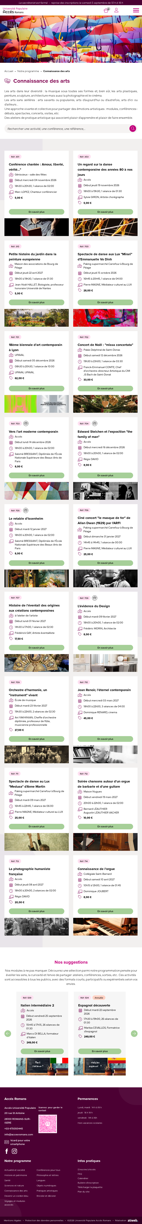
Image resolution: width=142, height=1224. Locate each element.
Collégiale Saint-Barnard (98, 874)
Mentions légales (12, 1220)
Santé (7, 1180)
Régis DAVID (91, 459)
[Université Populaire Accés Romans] (15, 10)
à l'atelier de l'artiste (26, 615)
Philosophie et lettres (48, 1175)
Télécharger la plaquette (90, 1187)
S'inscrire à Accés (87, 1169)
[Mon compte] (116, 10)
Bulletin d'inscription (88, 1182)
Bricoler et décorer (46, 1195)
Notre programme (28, 71)
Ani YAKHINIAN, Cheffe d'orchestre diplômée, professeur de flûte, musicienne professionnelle (35, 720)
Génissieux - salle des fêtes (31, 174)
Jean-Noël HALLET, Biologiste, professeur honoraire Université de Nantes (39, 286)
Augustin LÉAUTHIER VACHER (101, 812)
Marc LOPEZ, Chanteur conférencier (36, 192)
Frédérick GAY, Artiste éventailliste (35, 633)
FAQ (80, 1173)
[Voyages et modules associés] (25, 423)
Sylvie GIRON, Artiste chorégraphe (104, 197)
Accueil (8, 71)
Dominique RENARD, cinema (100, 712)
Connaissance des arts (16, 1190)
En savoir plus (37, 211)
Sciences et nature (14, 1185)
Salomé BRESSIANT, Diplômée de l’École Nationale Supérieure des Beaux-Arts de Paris (38, 457)
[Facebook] (6, 1151)
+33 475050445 (13, 1128)
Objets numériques (46, 1185)
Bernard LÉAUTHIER (95, 809)
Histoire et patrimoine (15, 1175)
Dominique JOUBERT (96, 891)
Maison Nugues (93, 791)
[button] (7, 1033)
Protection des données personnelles (44, 1220)
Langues (41, 1180)
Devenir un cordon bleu (16, 1195)
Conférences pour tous (48, 1169)
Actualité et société (14, 1169)
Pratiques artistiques (47, 1190)
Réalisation (120, 1220)
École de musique (25, 700)
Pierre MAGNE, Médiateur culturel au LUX (108, 284)
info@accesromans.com (18, 1134)
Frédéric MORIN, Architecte (100, 628)
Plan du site (83, 1191)
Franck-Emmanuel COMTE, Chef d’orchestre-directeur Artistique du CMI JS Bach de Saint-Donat (107, 370)
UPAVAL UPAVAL (24, 372)
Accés (87, 179)
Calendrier (83, 1178)
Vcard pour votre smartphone (20, 1142)
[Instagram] (14, 1151)
